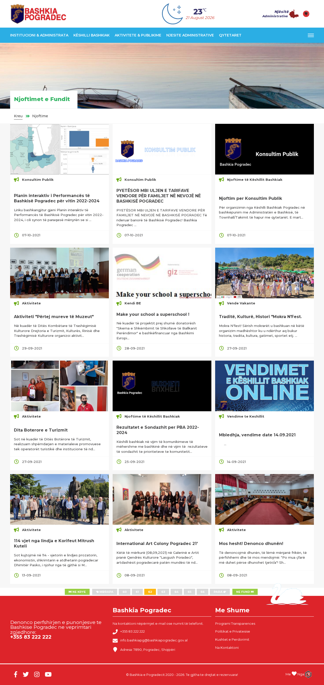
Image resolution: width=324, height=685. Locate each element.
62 (150, 592)
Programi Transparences (235, 623)
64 (176, 592)
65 (189, 592)
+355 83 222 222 (132, 632)
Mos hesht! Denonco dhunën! (251, 543)
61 (137, 592)
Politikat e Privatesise (232, 631)
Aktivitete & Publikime (138, 35)
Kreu (18, 116)
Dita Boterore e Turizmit (41, 430)
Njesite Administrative (190, 35)
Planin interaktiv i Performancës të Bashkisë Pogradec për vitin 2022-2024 (56, 198)
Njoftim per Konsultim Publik (250, 198)
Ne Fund (243, 592)
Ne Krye (79, 592)
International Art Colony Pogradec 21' (157, 543)
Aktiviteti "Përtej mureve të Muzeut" (54, 316)
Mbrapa (106, 592)
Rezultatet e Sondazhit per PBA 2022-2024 (157, 430)
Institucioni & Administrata (39, 35)
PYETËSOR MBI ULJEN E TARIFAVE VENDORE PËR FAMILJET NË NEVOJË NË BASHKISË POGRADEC (158, 196)
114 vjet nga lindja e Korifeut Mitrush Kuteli (54, 543)
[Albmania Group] (306, 674)
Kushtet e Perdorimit (232, 639)
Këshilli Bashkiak (91, 35)
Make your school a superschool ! (152, 314)
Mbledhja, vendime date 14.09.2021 (257, 435)
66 (202, 592)
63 (163, 592)
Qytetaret (230, 35)
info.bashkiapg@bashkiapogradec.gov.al (154, 640)
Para (218, 592)
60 (125, 592)
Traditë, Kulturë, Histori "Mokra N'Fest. (260, 316)
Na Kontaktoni (227, 647)
